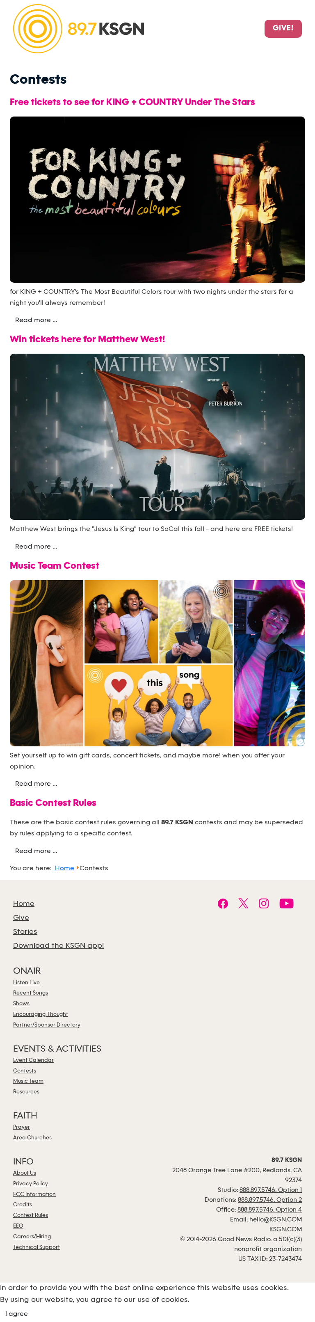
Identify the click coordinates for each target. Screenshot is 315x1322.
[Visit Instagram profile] (264, 904)
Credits (22, 1205)
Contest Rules (30, 1215)
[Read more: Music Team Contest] (157, 664)
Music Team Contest (54, 566)
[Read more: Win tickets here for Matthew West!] (157, 438)
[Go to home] (78, 28)
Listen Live (26, 983)
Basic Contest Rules (53, 803)
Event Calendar (33, 1060)
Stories (25, 932)
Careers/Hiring (32, 1237)
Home (23, 904)
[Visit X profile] (243, 904)
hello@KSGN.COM (275, 1220)
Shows (21, 1003)
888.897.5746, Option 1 (271, 1190)
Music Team (28, 1081)
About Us (24, 1173)
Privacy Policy (30, 1184)
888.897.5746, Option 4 (269, 1210)
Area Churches (32, 1138)
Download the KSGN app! (58, 946)
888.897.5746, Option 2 (270, 1200)
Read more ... (36, 320)
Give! (283, 29)
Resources (26, 1092)
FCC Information (34, 1194)
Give (21, 918)
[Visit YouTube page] (286, 904)
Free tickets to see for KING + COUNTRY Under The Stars (132, 103)
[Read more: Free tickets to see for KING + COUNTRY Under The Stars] (157, 201)
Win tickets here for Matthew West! (87, 340)
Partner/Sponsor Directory (46, 1025)
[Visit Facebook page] (223, 904)
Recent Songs (30, 993)
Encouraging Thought (40, 1014)
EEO (18, 1226)
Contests (24, 1071)
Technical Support (36, 1247)
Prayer (21, 1127)
